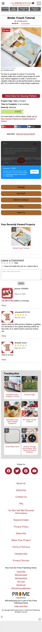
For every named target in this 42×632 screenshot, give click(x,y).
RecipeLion (21, 585)
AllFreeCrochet (21, 575)
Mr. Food (21, 582)
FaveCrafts (21, 572)
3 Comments (25, 23)
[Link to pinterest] (25, 470)
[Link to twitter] (17, 470)
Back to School (21, 199)
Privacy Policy (21, 526)
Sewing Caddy (29, 395)
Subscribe (21, 533)
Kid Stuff (21, 193)
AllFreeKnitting (21, 578)
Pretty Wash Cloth (12, 447)
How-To (21, 212)
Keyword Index (21, 520)
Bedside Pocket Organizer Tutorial (12, 395)
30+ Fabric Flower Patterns (29, 421)
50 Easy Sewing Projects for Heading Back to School (19, 118)
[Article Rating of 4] (16, 23)
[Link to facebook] (8, 470)
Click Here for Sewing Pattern (21, 96)
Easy (21, 206)
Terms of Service (21, 547)
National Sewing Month (25, 134)
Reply (4, 305)
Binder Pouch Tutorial (21, 248)
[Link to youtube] (34, 470)
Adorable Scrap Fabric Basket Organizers (12, 421)
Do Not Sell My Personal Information (21, 512)
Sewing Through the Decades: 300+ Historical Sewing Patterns (30, 449)
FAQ (21, 503)
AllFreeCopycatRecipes (21, 588)
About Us (21, 483)
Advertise (21, 490)
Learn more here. (21, 606)
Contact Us (21, 496)
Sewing (21, 187)
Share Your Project (21, 540)
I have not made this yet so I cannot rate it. (21, 266)
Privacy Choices (21, 560)
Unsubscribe (21, 553)
